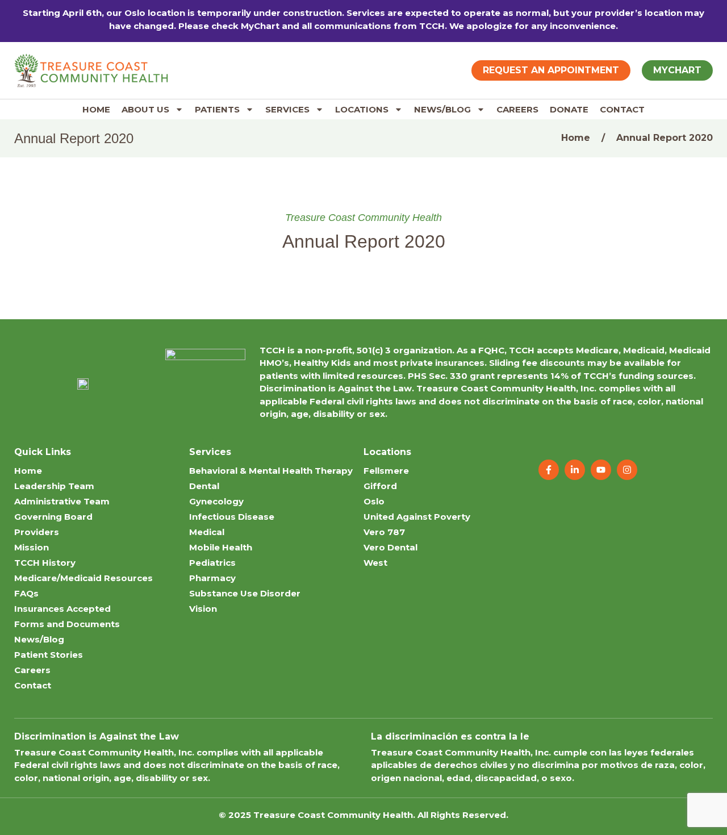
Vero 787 (384, 532)
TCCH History (45, 562)
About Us (145, 109)
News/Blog (442, 109)
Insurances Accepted (62, 608)
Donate (569, 109)
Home (96, 109)
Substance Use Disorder (244, 593)
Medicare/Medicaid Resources (83, 578)
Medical (206, 532)
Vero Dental (390, 547)
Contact (622, 109)
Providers (36, 532)
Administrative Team (62, 501)
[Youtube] (601, 470)
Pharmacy (212, 578)
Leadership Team (54, 486)
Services (287, 109)
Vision (203, 608)
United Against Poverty (417, 516)
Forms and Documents (67, 624)
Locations (361, 109)
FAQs (26, 593)
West (375, 562)
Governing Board (53, 516)
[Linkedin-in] (575, 470)
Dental (204, 486)
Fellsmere (386, 470)
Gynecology (216, 501)
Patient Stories (48, 654)
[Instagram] (627, 470)
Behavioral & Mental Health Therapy (271, 470)
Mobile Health (220, 547)
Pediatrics (212, 562)
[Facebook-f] (548, 470)
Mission (31, 547)
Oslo (374, 501)
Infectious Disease (231, 516)
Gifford (380, 486)
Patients (217, 109)
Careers (517, 109)
